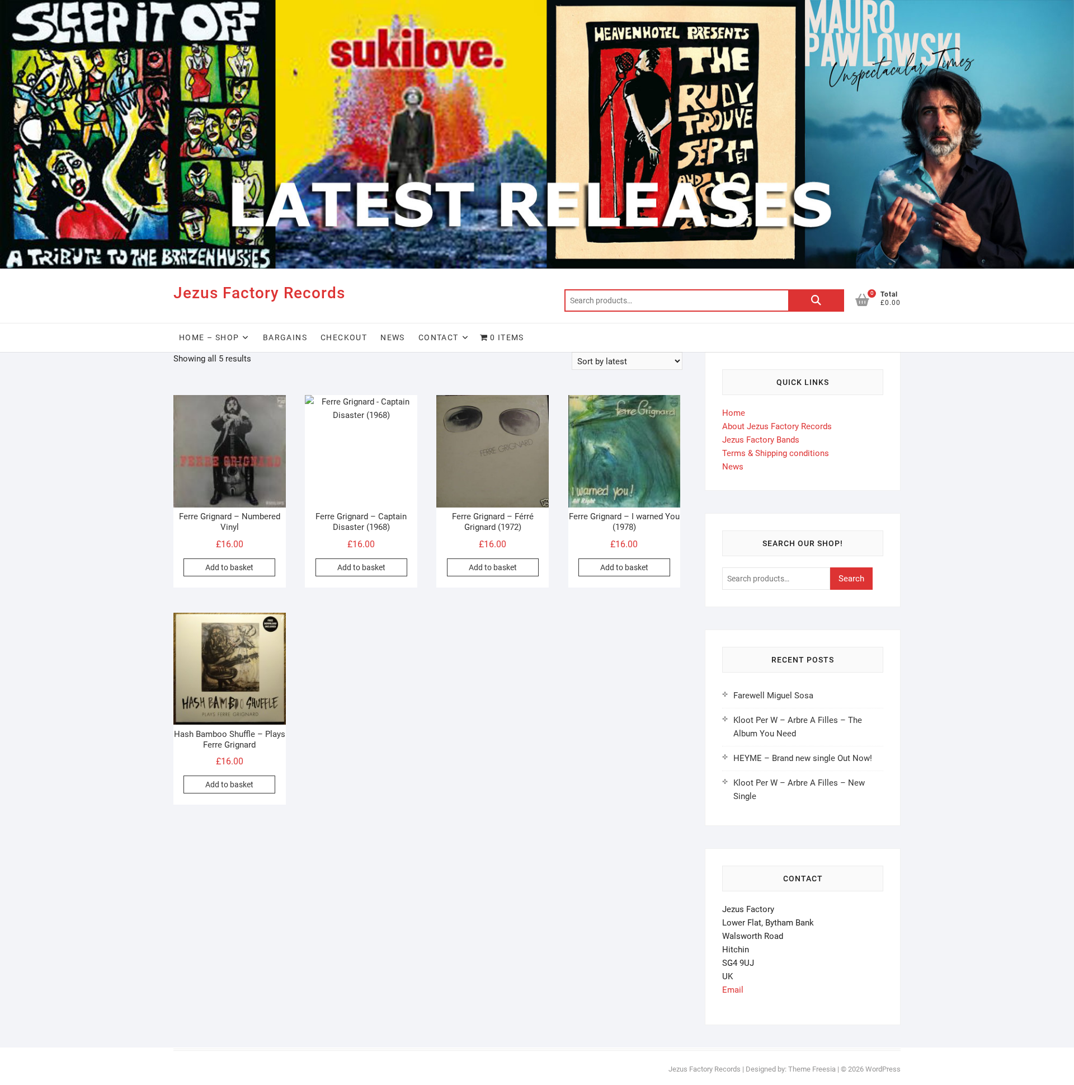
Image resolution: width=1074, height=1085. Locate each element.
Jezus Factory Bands (760, 440)
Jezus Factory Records (259, 293)
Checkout (344, 337)
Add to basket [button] (229, 567)
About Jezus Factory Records (777, 426)
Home (733, 413)
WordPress (883, 1069)
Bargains (285, 337)
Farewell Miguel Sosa (773, 696)
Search (816, 300)
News (392, 337)
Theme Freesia (812, 1069)
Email (732, 990)
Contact (438, 337)
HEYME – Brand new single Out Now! (802, 758)
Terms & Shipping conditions (775, 453)
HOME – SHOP (209, 337)
